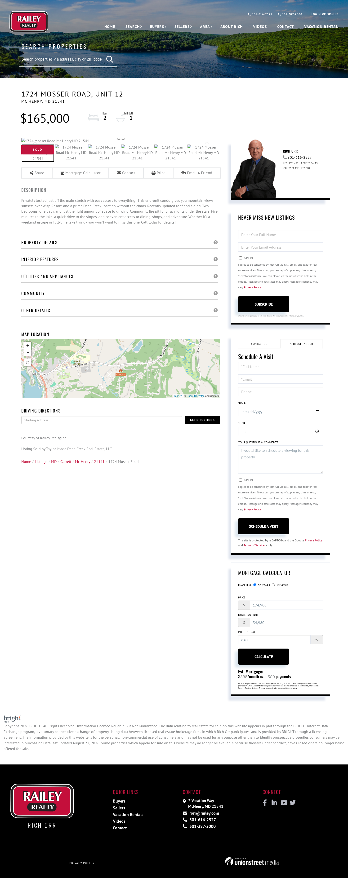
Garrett (65, 461)
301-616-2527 (261, 14)
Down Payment (248, 614)
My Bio (305, 168)
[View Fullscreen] (27, 362)
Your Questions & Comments (258, 442)
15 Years (282, 585)
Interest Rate (247, 632)
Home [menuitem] (109, 26)
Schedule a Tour (301, 344)
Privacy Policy (252, 287)
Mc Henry (82, 461)
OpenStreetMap (196, 396)
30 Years (263, 585)
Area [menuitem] (205, 26)
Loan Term (245, 585)
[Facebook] (265, 803)
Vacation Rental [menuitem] (321, 26)
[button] (110, 59)
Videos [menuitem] (260, 26)
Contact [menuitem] (285, 26)
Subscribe (264, 304)
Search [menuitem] (132, 26)
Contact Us (259, 344)
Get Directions (202, 420)
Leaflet (178, 396)
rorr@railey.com (203, 813)
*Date (241, 402)
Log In (316, 14)
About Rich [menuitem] (231, 26)
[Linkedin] (274, 803)
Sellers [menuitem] (182, 26)
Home (26, 461)
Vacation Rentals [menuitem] (128, 814)
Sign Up (333, 14)
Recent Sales (309, 163)
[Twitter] (292, 803)
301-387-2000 (291, 14)
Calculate (263, 656)
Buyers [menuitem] (157, 26)
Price (241, 597)
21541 (99, 461)
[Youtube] (283, 803)
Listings (41, 461)
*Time (241, 422)
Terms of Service (254, 545)
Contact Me (291, 168)
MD (54, 461)
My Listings (290, 163)
